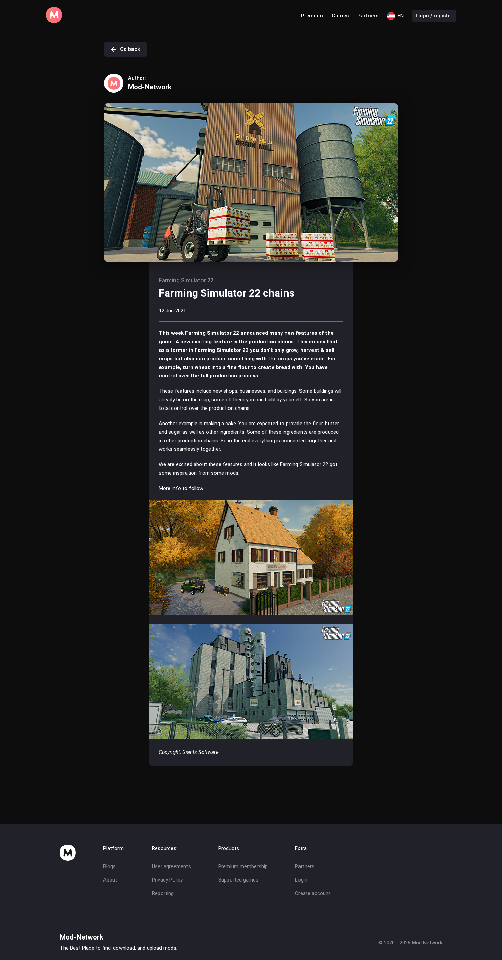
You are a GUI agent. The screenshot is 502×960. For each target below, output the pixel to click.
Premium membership (243, 866)
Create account (313, 893)
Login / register (434, 16)
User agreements (171, 866)
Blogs (109, 866)
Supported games (238, 880)
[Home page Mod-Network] (54, 21)
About (110, 880)
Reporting (163, 893)
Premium (312, 16)
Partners (367, 16)
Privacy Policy (167, 880)
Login (301, 880)
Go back (130, 49)
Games (340, 16)
